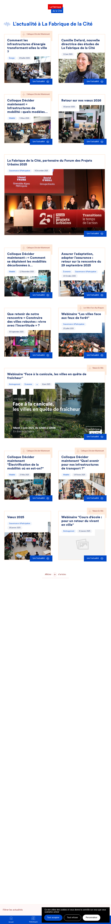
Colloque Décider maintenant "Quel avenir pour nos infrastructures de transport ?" (80, 462)
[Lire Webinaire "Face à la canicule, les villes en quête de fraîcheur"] (54, 410)
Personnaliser (91, 918)
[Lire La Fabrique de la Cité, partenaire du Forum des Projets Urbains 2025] (54, 202)
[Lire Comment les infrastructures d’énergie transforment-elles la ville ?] (27, 69)
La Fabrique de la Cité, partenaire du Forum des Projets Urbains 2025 (49, 162)
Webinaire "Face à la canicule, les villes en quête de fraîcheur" (46, 376)
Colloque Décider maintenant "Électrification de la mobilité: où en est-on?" (25, 462)
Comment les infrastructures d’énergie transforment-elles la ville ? (27, 46)
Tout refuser (72, 918)
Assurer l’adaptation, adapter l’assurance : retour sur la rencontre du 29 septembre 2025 (81, 259)
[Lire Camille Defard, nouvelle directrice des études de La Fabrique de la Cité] (82, 68)
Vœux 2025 (15, 517)
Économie (67, 272)
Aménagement (14, 384)
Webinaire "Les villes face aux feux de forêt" (81, 316)
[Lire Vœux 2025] (27, 541)
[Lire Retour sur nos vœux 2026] (82, 124)
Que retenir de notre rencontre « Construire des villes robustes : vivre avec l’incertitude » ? (26, 319)
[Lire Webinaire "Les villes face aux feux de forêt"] (82, 340)
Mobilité (12, 118)
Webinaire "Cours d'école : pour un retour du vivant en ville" (81, 521)
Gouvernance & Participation (19, 171)
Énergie (12, 58)
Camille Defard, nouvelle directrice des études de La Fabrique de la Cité (80, 44)
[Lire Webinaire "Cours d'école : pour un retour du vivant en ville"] (82, 544)
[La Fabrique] (55, 8)
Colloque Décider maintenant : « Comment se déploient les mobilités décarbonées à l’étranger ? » (26, 259)
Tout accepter (53, 918)
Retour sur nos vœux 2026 (81, 100)
